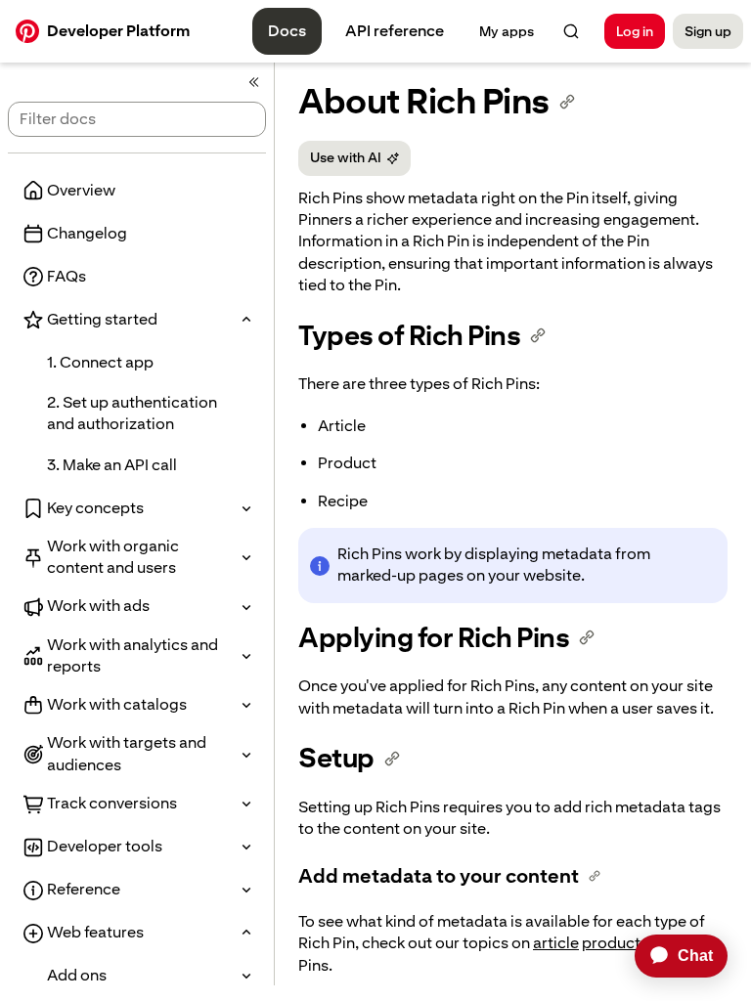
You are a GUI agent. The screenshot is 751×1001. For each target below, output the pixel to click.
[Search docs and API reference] (571, 31)
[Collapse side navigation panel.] (254, 82)
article (556, 943)
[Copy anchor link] (567, 101)
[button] (137, 319)
